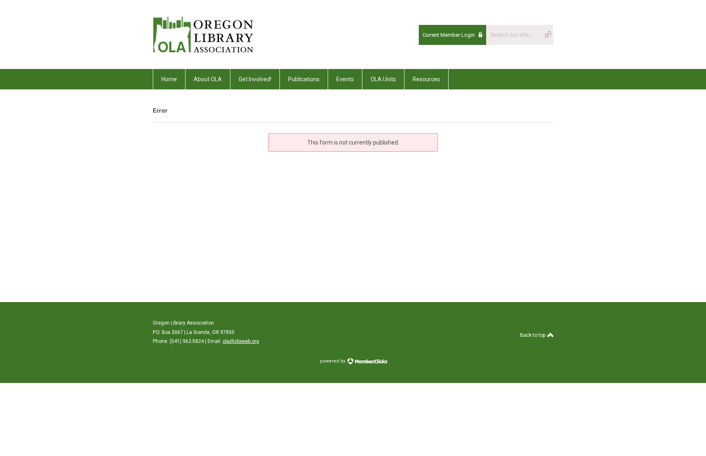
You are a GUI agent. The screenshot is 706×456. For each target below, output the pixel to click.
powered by (333, 361)
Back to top (533, 335)
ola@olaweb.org (241, 341)
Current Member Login (448, 35)
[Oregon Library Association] (203, 50)
